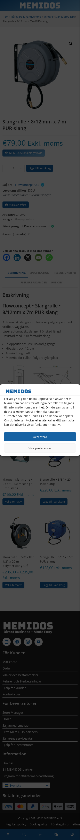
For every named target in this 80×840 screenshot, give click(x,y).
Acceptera (40, 437)
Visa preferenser (40, 448)
